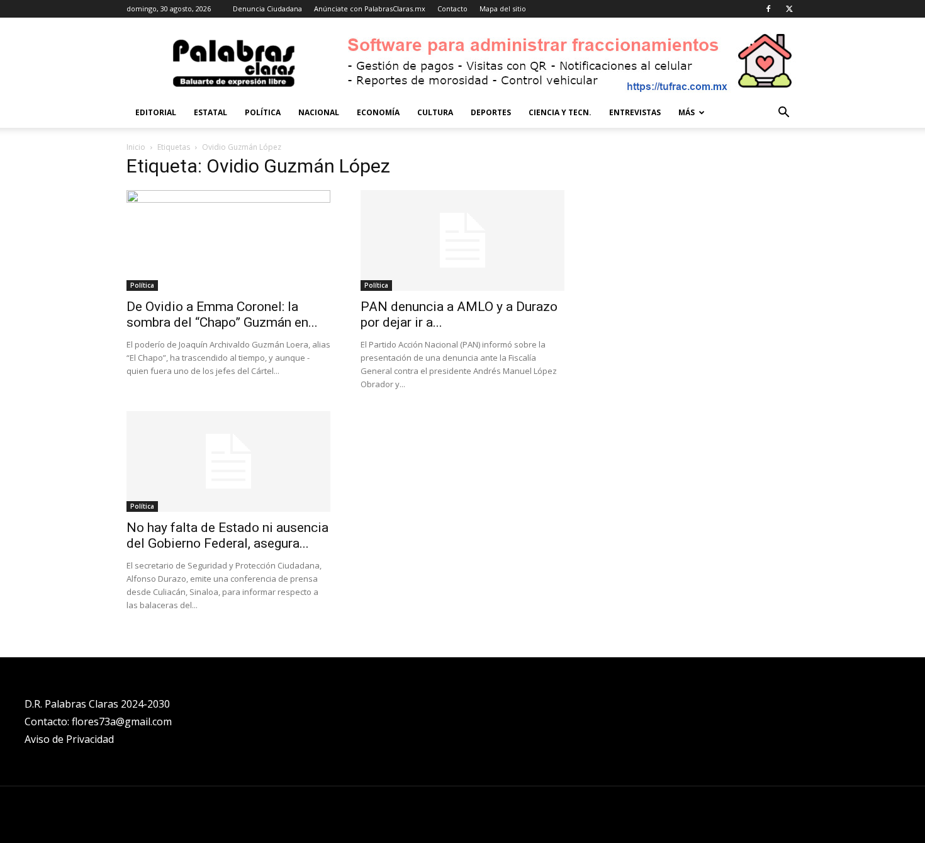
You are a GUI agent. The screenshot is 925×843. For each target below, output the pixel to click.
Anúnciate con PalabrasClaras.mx (369, 8)
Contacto (452, 8)
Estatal (210, 112)
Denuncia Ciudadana (267, 8)
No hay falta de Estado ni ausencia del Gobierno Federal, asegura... (227, 535)
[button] (783, 114)
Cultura (435, 112)
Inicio (135, 147)
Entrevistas (635, 112)
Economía (378, 112)
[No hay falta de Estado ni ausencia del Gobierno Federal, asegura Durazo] (228, 461)
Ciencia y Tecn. (560, 112)
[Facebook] (768, 9)
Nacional (318, 112)
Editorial (155, 112)
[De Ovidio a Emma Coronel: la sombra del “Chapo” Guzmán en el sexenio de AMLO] (228, 240)
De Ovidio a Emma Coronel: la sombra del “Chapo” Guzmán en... (222, 314)
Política (263, 112)
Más (686, 112)
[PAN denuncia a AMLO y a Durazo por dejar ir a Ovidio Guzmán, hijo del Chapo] (462, 240)
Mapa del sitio (502, 8)
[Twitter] (789, 9)
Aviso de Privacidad (69, 739)
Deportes (491, 112)
